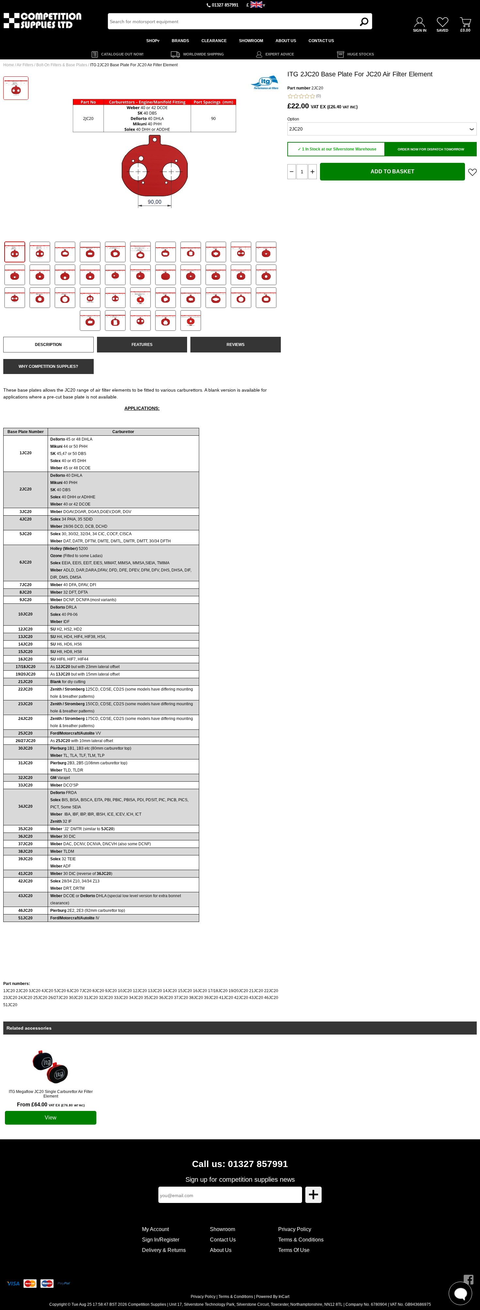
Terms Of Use (294, 1250)
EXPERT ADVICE (279, 54)
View (50, 1117)
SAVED (442, 30)
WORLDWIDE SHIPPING (203, 54)
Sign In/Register (160, 1239)
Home (8, 65)
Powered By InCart (272, 1296)
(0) (318, 96)
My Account (155, 1229)
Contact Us (223, 1239)
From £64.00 (51, 1104)
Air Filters (25, 65)
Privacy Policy (294, 1229)
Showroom (222, 1229)
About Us (221, 1250)
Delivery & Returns (164, 1250)
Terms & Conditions (301, 1239)
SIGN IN (419, 30)
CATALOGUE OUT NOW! (122, 54)
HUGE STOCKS (360, 54)
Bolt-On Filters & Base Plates (61, 65)
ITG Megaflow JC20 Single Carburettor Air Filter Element (51, 1094)
